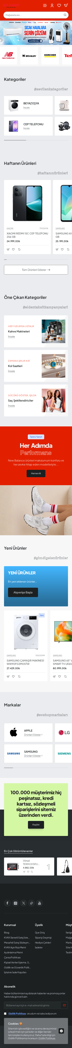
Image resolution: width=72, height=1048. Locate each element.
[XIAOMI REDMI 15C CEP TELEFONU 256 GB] (27, 203)
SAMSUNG (60, 228)
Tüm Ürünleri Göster (34, 269)
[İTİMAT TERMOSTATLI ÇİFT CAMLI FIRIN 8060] (13, 866)
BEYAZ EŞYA (31, 103)
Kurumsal (10, 925)
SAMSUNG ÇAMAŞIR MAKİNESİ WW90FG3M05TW (25, 662)
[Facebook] (7, 903)
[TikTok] (31, 903)
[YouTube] (39, 903)
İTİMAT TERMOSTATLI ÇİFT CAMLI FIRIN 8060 (32, 862)
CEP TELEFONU (33, 124)
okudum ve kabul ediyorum (32, 1013)
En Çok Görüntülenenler (18, 850)
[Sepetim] (66, 5)
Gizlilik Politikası (46, 1038)
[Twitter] (23, 903)
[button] (19, 39)
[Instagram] (15, 903)
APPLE (28, 730)
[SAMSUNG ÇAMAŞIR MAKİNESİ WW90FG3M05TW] (25, 632)
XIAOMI (10, 228)
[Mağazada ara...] (65, 15)
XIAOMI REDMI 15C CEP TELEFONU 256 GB (27, 235)
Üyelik (39, 925)
